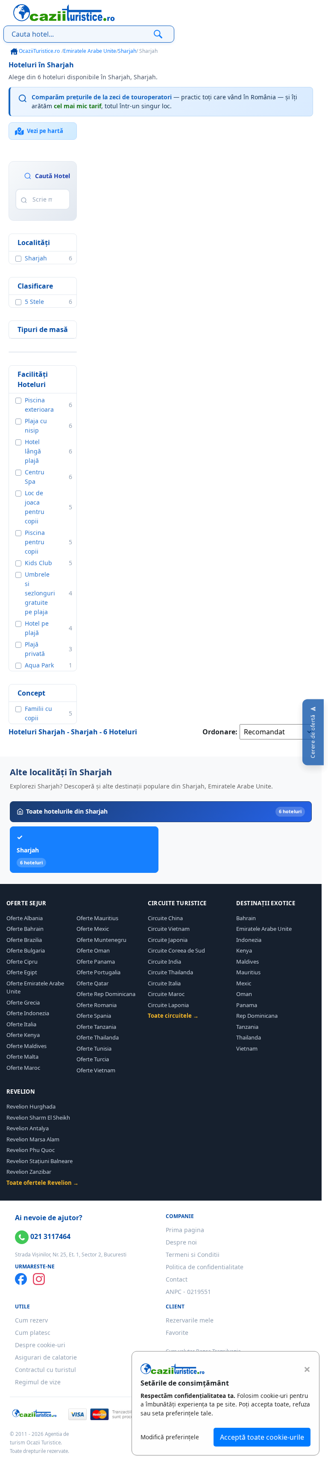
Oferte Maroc (23, 1067)
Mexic (243, 983)
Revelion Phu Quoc (30, 1150)
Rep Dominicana (257, 1015)
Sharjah (127, 51)
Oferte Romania (96, 1005)
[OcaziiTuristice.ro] (64, 13)
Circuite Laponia (168, 1005)
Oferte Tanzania (96, 1027)
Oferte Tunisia (93, 1048)
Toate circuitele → (173, 1015)
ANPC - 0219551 (188, 1292)
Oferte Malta (22, 1056)
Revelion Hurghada (31, 1106)
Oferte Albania (24, 918)
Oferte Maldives (26, 1046)
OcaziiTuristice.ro (39, 51)
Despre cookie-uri (40, 1345)
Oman (244, 994)
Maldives (247, 961)
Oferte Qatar (92, 983)
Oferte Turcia (92, 1059)
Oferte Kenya (23, 1035)
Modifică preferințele (170, 1437)
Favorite (177, 1332)
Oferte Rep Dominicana (105, 994)
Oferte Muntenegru (101, 940)
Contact (176, 1279)
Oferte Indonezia (27, 1013)
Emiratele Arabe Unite (89, 51)
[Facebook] (21, 1279)
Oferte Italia (21, 1024)
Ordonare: (219, 731)
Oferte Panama (95, 961)
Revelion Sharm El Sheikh (38, 1117)
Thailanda (248, 1037)
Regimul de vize (38, 1382)
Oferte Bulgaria (25, 950)
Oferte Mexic (92, 929)
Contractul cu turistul (45, 1370)
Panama (246, 1005)
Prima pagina (185, 1230)
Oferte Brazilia (24, 940)
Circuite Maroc (166, 994)
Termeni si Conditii (193, 1254)
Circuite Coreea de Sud (176, 950)
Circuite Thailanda (170, 972)
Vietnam (247, 1048)
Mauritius (248, 972)
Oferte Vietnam (95, 1070)
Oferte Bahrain (25, 929)
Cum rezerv (31, 1320)
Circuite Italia (164, 983)
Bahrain (246, 918)
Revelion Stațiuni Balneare (39, 1161)
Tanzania (247, 1027)
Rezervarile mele (190, 1320)
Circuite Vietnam (169, 929)
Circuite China (165, 918)
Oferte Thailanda (97, 1037)
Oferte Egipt (21, 972)
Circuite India (164, 961)
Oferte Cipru (22, 961)
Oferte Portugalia (98, 972)
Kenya (244, 950)
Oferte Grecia (23, 1002)
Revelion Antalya (27, 1128)
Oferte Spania (93, 1015)
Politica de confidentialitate (204, 1267)
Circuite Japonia (167, 940)
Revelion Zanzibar (28, 1171)
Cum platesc (32, 1332)
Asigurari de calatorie (46, 1357)
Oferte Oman (93, 950)
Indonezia (248, 940)
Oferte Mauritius (97, 918)
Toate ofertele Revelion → (42, 1183)
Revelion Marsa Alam (32, 1139)
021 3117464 (49, 1236)
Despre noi (181, 1242)
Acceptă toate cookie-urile (262, 1437)
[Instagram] (39, 1279)
